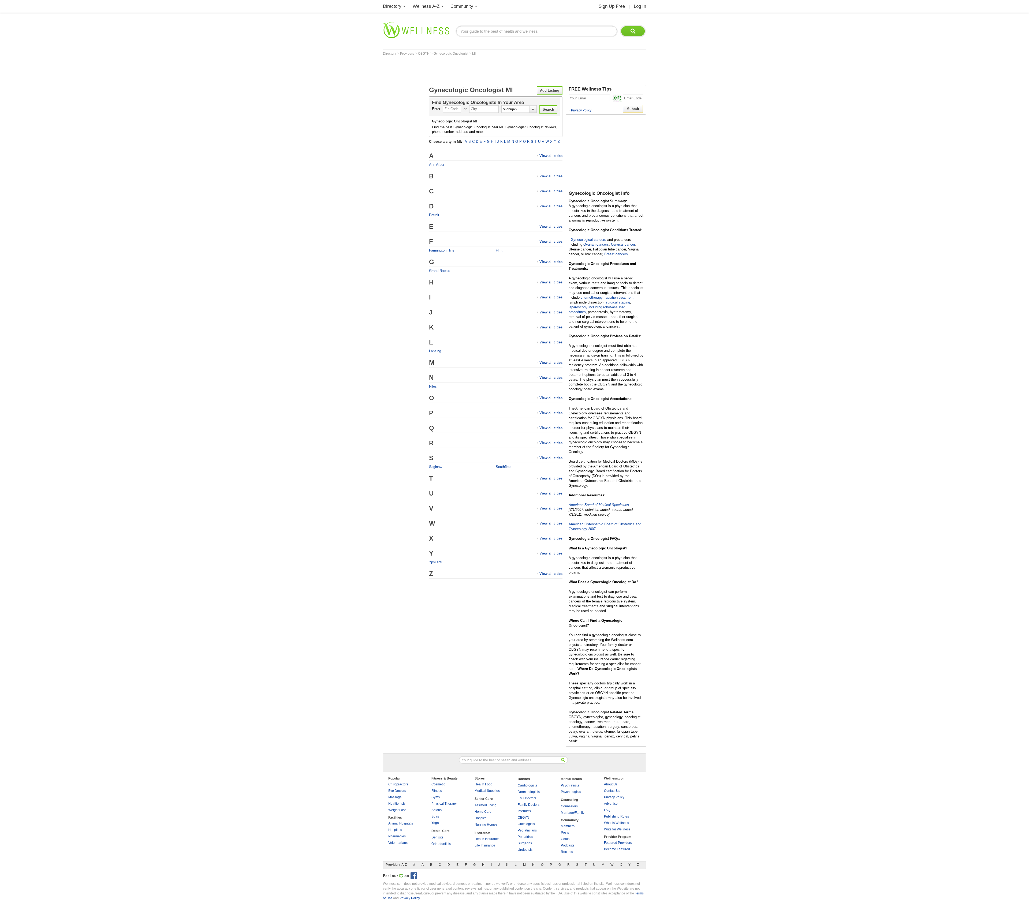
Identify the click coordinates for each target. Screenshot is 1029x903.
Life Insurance (485, 845)
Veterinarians (398, 843)
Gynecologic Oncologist (451, 53)
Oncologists (526, 824)
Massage (395, 797)
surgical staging (618, 302)
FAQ (607, 810)
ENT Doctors (527, 798)
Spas (435, 816)
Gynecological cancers (588, 240)
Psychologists (571, 792)
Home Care (483, 812)
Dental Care (440, 831)
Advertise (611, 803)
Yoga (435, 823)
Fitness (436, 791)
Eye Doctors (397, 791)
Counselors (569, 806)
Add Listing (549, 90)
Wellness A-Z (426, 6)
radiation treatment (619, 297)
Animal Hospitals (400, 823)
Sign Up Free (612, 6)
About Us (610, 784)
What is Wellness (616, 823)
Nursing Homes (486, 824)
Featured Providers (618, 843)
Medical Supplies (487, 791)
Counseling (569, 800)
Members (568, 826)
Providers (407, 53)
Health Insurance (487, 839)
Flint (499, 250)
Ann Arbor (436, 165)
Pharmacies (397, 836)
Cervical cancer (623, 244)
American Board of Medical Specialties (599, 505)
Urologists (525, 850)
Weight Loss (397, 810)
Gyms (435, 797)
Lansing (435, 351)
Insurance (482, 832)
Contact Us (612, 791)
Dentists (437, 837)
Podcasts (567, 845)
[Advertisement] (480, 70)
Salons (436, 810)
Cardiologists (527, 785)
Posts (565, 832)
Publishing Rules (616, 816)
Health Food (484, 784)
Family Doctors (528, 805)
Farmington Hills (441, 250)
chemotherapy (591, 297)
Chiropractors (398, 784)
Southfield (503, 467)
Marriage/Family (572, 813)
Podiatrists (525, 837)
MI (474, 53)
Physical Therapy (444, 803)
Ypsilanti (435, 562)
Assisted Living (486, 805)
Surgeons (525, 843)
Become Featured (617, 849)
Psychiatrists (570, 785)
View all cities (550, 156)
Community (461, 6)
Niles (433, 386)
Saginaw (435, 467)
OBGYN (424, 53)
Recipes (567, 852)
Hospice (481, 818)
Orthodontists (441, 844)
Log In (640, 6)
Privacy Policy (580, 110)
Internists (524, 811)
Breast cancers (616, 254)
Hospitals (395, 830)
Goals (565, 839)
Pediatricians (527, 830)
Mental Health (571, 779)
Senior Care (484, 799)
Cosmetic (438, 784)
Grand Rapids (439, 271)
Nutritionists (396, 803)
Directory (392, 6)
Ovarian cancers (596, 244)
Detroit (434, 215)
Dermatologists (529, 792)
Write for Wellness (617, 829)
